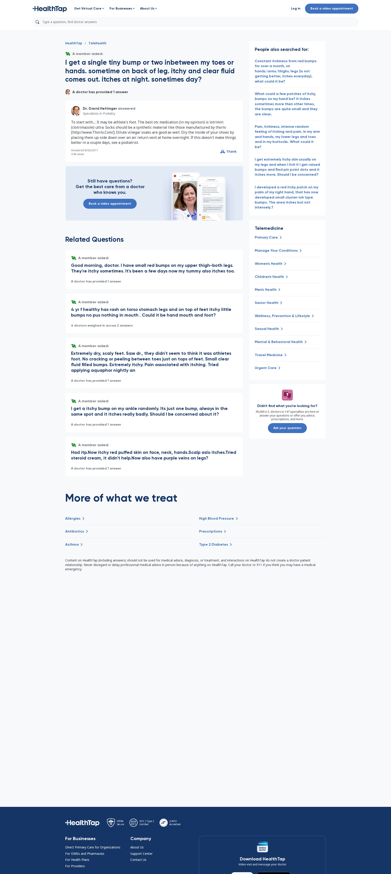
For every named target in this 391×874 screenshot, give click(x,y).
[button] (50, 8)
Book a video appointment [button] (331, 8)
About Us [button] (137, 847)
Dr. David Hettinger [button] (100, 108)
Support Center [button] (141, 853)
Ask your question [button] (287, 428)
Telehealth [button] (97, 43)
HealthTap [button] (73, 43)
